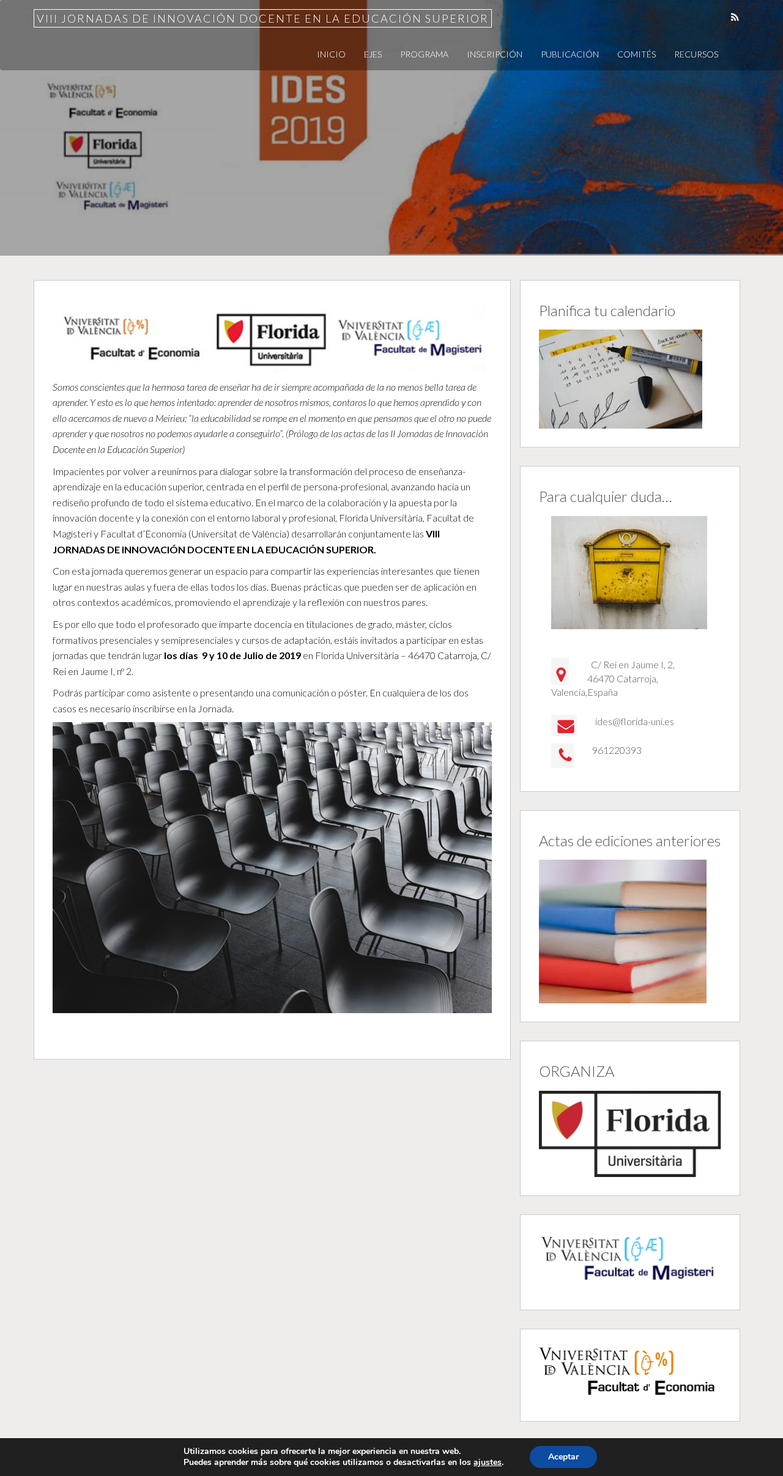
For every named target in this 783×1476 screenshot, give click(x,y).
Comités (636, 54)
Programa (424, 54)
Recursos (696, 54)
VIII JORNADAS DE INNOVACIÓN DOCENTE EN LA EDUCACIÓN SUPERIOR (263, 18)
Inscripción (494, 54)
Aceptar (563, 1457)
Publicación (570, 54)
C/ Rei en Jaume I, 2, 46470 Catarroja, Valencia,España (613, 678)
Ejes (373, 54)
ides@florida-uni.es (634, 721)
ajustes (487, 1462)
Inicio (331, 54)
